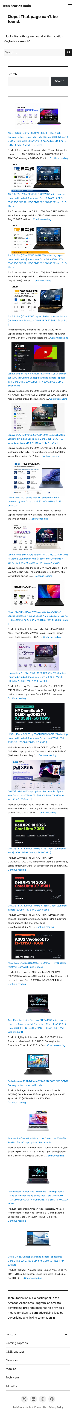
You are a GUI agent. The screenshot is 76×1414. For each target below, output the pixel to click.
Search (12, 74)
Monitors (12, 1360)
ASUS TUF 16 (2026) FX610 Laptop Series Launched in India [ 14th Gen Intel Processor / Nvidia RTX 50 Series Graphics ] (37, 320)
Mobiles (11, 1369)
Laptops (11, 1334)
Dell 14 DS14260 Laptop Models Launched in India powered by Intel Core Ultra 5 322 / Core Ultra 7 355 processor (34, 501)
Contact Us (40, 1407)
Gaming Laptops (17, 1343)
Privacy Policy (56, 1407)
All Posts (11, 1386)
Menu (70, 7)
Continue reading (59, 158)
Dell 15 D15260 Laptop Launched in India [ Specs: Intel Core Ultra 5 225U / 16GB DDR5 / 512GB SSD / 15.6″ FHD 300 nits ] (36, 1260)
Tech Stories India (16, 6)
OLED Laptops (15, 1351)
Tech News (13, 1377)
